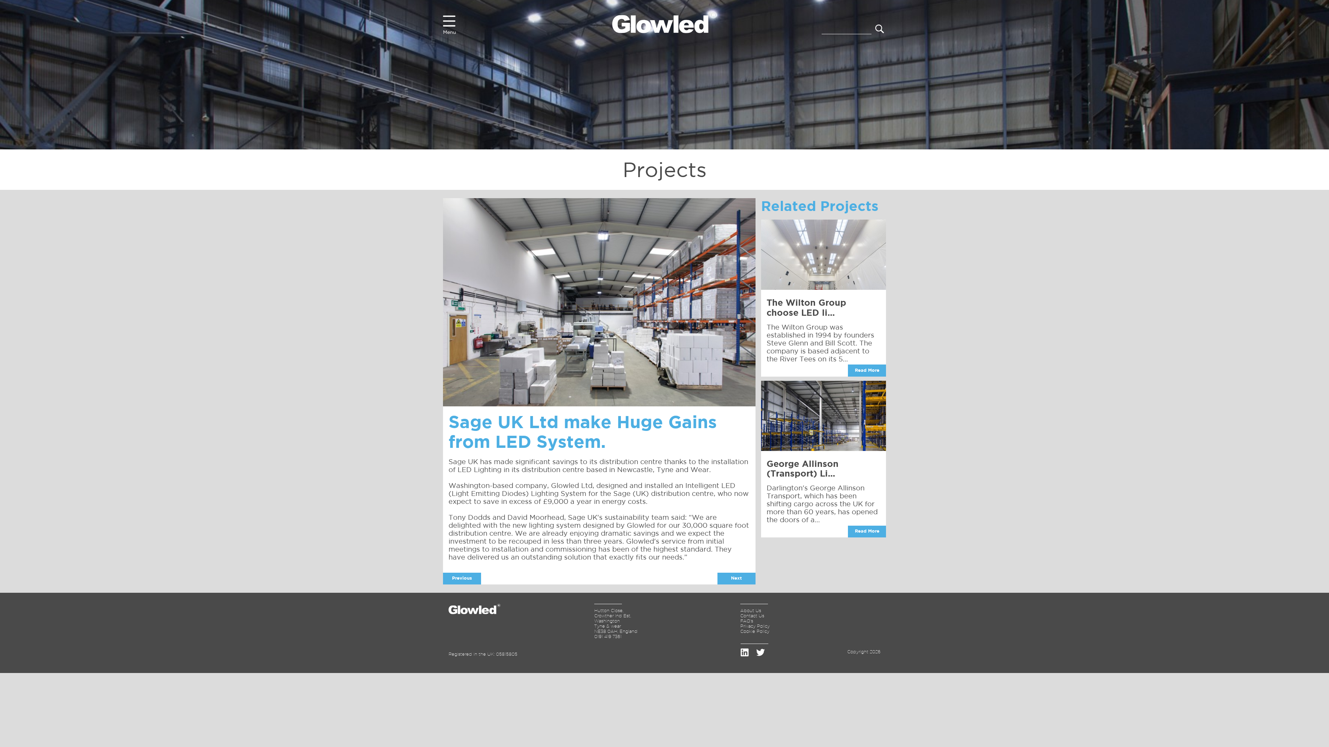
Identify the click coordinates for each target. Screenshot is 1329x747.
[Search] (879, 29)
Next (736, 578)
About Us (750, 610)
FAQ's (746, 620)
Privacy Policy (755, 626)
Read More (867, 370)
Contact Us (752, 615)
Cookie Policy (754, 631)
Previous (462, 578)
